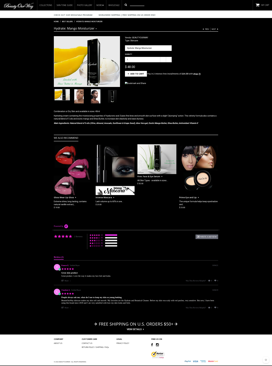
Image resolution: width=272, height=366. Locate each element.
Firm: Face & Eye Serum (148, 176)
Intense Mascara (104, 197)
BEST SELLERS (67, 21)
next (214, 29)
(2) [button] (102, 235)
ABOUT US (58, 343)
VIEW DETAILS (134, 329)
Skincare (134, 40)
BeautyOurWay (64, 362)
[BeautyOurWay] (18, 6)
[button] (207, 236)
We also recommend (66, 137)
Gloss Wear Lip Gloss (64, 197)
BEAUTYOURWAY (140, 37)
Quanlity (128, 54)
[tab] (59, 258)
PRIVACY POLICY (122, 343)
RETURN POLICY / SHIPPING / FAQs (95, 347)
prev (207, 29)
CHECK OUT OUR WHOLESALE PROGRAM (73, 15)
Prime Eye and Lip (188, 197)
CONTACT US (87, 343)
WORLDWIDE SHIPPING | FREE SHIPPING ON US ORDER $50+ (127, 15)
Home (56, 21)
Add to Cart (137, 73)
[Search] (126, 4)
